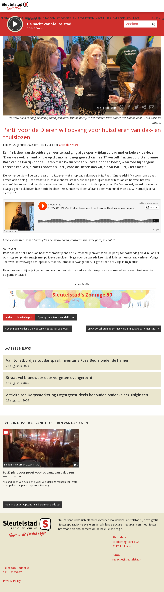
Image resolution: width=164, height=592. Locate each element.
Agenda (18, 18)
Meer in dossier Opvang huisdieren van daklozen (32, 504)
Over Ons (119, 18)
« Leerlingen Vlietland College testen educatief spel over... (37, 328)
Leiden (9, 317)
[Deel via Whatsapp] (121, 108)
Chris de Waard (69, 145)
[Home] (15, 5)
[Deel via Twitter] (136, 108)
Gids (28, 18)
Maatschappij (25, 317)
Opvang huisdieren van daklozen (56, 317)
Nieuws (6, 18)
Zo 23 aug (158, 18)
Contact (133, 18)
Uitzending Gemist (46, 18)
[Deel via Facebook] (129, 108)
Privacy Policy (12, 581)
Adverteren (86, 18)
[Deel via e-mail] (151, 108)
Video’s (66, 18)
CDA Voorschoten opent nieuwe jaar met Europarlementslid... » (123, 328)
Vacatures (103, 18)
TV (74, 18)
